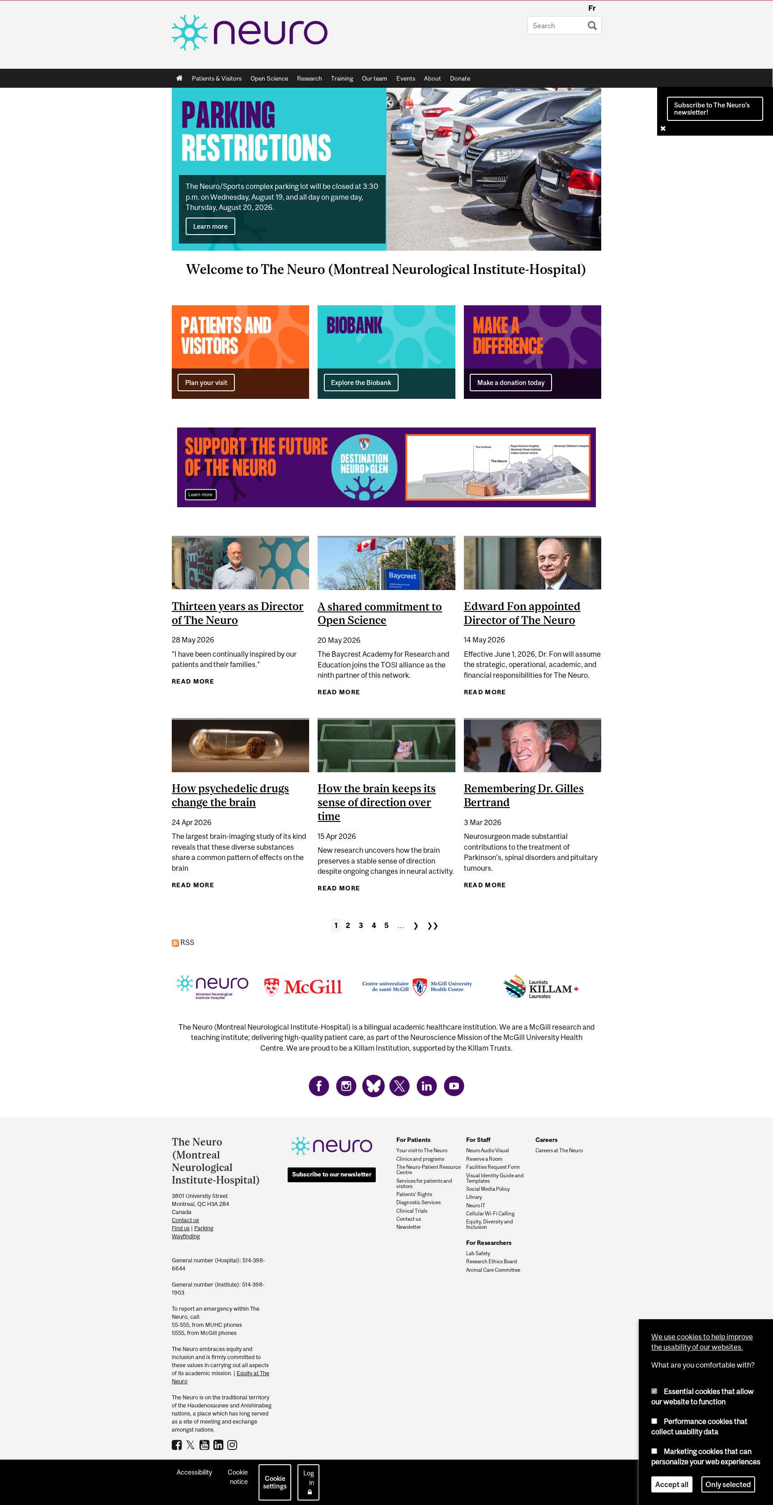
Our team (374, 78)
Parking (203, 1228)
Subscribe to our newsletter (331, 1174)
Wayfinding (186, 1236)
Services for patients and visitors (424, 1183)
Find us (181, 1228)
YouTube (206, 1444)
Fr (592, 8)
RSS (186, 942)
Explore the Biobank (361, 382)
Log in (308, 1477)
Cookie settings (275, 1482)
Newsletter (408, 1227)
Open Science (267, 80)
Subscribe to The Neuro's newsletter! (712, 108)
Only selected (728, 1484)
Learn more (210, 226)
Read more (193, 681)
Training (342, 78)
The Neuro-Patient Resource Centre (428, 1169)
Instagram (233, 1444)
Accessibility (194, 1472)
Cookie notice (238, 1476)
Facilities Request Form (493, 1167)
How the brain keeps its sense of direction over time (377, 802)
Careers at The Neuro (559, 1150)
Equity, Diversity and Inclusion (489, 1224)
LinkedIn (219, 1444)
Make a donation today (511, 382)
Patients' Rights (414, 1194)
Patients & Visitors (214, 80)
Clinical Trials (411, 1211)
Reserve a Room (484, 1159)
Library (474, 1197)
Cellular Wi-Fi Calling (490, 1213)
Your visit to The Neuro (421, 1150)
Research (307, 80)
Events (403, 80)
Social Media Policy (488, 1189)
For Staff (478, 1140)
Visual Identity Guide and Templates (495, 1178)
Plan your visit (206, 382)
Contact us (185, 1220)
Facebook (178, 1444)
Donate (460, 78)
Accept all (671, 1484)
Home (179, 78)
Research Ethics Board (491, 1261)
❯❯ (432, 925)
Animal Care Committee (493, 1270)
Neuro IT (475, 1205)
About (430, 80)
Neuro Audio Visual (487, 1150)
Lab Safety (478, 1253)
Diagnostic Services (418, 1202)
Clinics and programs (420, 1159)
